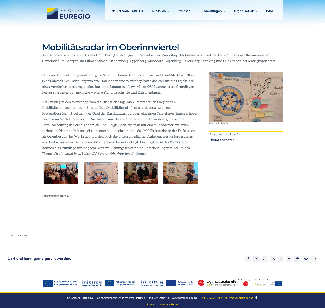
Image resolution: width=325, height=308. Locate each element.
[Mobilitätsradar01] (61, 173)
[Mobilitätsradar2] (101, 173)
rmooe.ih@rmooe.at (241, 298)
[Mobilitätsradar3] (141, 173)
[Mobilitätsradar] (246, 74)
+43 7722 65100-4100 (213, 298)
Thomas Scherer (222, 140)
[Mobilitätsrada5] (180, 173)
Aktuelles (22, 235)
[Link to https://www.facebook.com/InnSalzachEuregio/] (256, 297)
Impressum (152, 304)
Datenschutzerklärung (168, 304)
